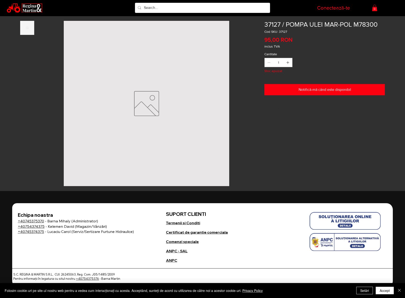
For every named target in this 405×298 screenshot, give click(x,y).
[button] (374, 8)
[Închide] (399, 290)
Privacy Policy (252, 290)
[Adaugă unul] (287, 62)
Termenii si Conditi (183, 223)
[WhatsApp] (266, 109)
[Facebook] (272, 109)
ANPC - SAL (177, 251)
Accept (385, 290)
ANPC (171, 260)
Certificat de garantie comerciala (197, 232)
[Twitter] (279, 109)
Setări (364, 290)
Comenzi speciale (182, 241)
